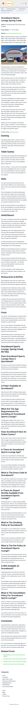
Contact (4, 694)
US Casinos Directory (11, 8)
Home (2, 8)
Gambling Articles (6, 683)
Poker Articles (6, 684)
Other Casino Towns (7, 679)
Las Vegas (5, 677)
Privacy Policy (6, 696)
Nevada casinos (14, 132)
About (3, 692)
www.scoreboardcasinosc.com (13, 33)
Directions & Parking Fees (9, 681)
